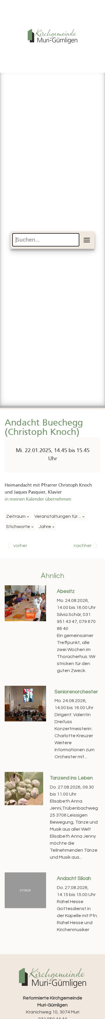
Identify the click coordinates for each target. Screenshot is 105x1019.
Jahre (45, 526)
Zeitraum (16, 516)
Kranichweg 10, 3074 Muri (52, 1005)
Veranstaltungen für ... (57, 516)
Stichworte (18, 526)
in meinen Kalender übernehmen (38, 499)
